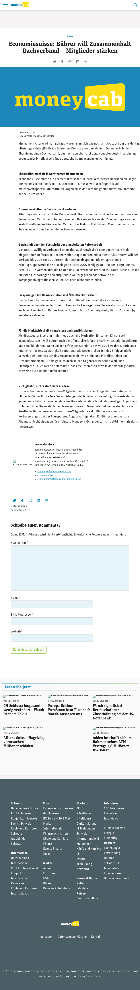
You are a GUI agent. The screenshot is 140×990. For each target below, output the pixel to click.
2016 (81, 971)
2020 (50, 971)
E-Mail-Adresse (22, 614)
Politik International (24, 868)
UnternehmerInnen (116, 878)
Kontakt (96, 936)
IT (78, 808)
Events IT (83, 859)
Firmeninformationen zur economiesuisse (59, 479)
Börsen (47, 883)
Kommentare (112, 873)
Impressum (45, 936)
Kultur (81, 883)
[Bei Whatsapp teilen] (70, 61)
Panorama (17, 883)
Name (16, 597)
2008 (42, 976)
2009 (134, 971)
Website (16, 631)
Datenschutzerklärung (72, 936)
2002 (90, 976)
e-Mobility (110, 838)
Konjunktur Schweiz (24, 818)
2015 (88, 971)
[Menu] (5, 5)
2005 (66, 976)
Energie (109, 833)
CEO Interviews (114, 808)
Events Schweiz (21, 823)
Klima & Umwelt (114, 828)
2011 (118, 971)
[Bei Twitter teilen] (54, 61)
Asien (47, 868)
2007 (50, 976)
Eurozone (49, 873)
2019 (58, 971)
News (70, 36)
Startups (82, 803)
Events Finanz (52, 848)
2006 (58, 976)
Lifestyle (82, 888)
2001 (98, 976)
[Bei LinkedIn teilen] (77, 61)
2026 (4, 971)
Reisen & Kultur (87, 878)
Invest (47, 853)
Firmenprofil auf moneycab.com (54, 471)
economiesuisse (45, 475)
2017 (73, 971)
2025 (12, 971)
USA (46, 878)
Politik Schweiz (21, 813)
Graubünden (19, 838)
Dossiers (109, 843)
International (19, 853)
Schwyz (16, 843)
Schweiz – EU (113, 863)
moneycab (29, 132)
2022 (35, 971)
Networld (83, 869)
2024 (20, 971)
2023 (27, 971)
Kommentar (19, 542)
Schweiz (16, 803)
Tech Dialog (84, 864)
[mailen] (85, 61)
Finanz (47, 803)
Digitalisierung (86, 823)
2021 (42, 971)
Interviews (111, 803)
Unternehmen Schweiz (25, 808)
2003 (82, 976)
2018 (66, 971)
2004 (74, 976)
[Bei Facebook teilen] (62, 61)
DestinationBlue (87, 898)
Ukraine (109, 858)
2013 (103, 971)
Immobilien (111, 868)
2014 (96, 971)
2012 (111, 971)
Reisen (81, 893)
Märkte (47, 863)
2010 (126, 971)
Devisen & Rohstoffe (56, 888)
